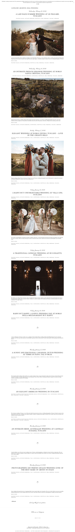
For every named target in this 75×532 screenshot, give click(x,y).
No (38, 3)
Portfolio (38, 18)
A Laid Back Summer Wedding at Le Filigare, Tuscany (37, 15)
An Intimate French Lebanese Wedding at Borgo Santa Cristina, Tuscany (37, 72)
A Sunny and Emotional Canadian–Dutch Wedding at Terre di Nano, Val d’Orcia (37, 354)
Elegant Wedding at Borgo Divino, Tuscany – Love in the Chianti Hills (37, 134)
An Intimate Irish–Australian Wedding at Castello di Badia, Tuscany (37, 430)
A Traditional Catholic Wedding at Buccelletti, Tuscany (37, 254)
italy (31, 137)
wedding (56, 18)
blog (23, 18)
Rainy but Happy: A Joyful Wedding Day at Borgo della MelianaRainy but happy (37, 314)
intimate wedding (29, 18)
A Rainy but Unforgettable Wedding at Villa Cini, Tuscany (37, 194)
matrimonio (35, 75)
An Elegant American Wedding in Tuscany (37, 392)
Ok (37, 3)
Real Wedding (45, 18)
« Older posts (13, 501)
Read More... (14, 60)
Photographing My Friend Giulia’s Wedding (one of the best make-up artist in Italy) (37, 469)
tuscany (51, 18)
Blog (35, 503)
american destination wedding (25, 394)
